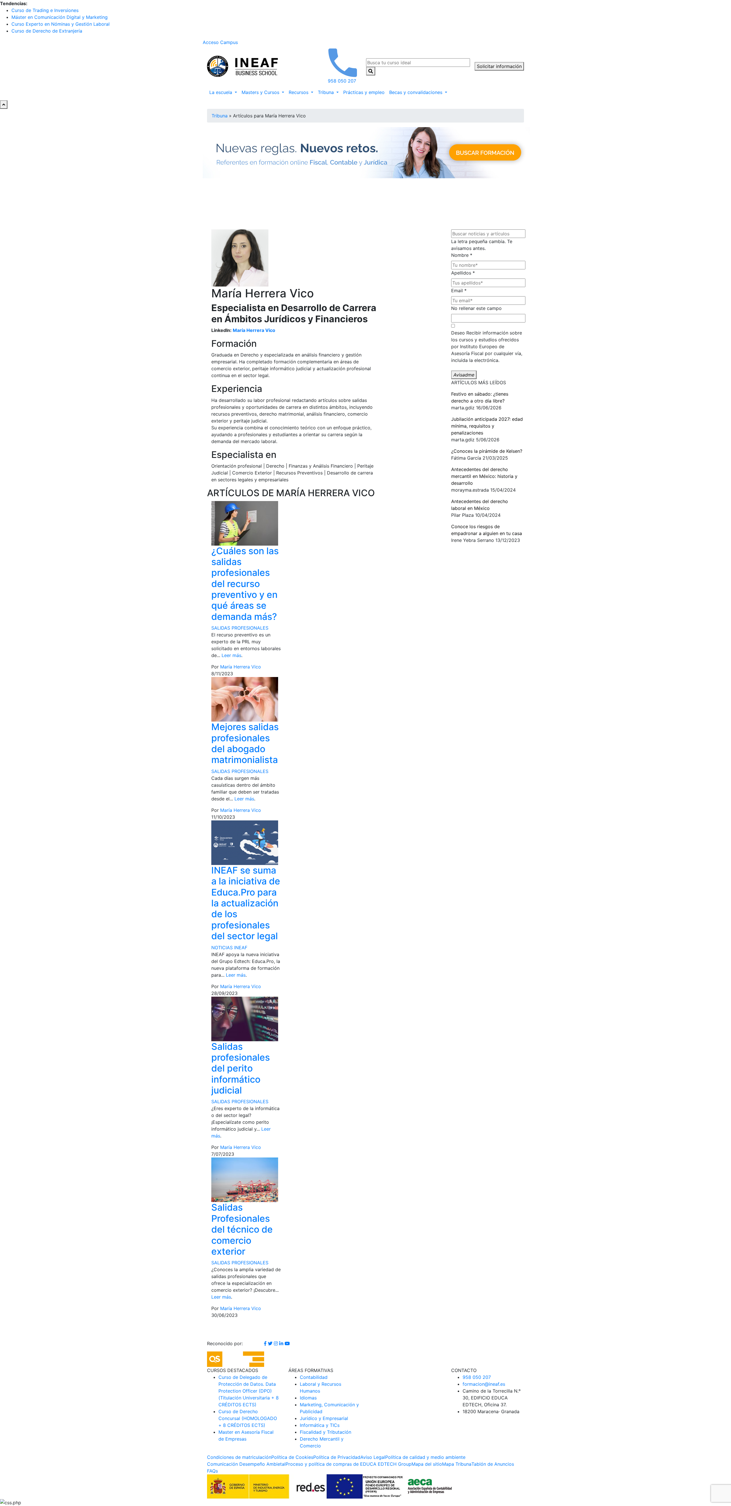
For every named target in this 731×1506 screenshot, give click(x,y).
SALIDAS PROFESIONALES (239, 628)
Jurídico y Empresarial (324, 1418)
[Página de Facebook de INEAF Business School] (266, 1343)
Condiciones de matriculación (239, 1457)
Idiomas (308, 1398)
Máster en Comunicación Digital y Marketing (59, 17)
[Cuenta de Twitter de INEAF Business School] (271, 1343)
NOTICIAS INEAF (229, 947)
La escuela (221, 92)
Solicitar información (499, 66)
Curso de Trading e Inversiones (45, 10)
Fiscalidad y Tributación (325, 1432)
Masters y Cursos (261, 92)
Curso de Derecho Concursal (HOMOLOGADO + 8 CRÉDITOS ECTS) (247, 1418)
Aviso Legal (372, 1457)
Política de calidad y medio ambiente (425, 1457)
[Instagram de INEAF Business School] (276, 1343)
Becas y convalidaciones (416, 92)
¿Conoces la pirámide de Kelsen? (486, 451)
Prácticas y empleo (364, 92)
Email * (459, 290)
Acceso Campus (220, 42)
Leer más (231, 655)
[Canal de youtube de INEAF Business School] (287, 1343)
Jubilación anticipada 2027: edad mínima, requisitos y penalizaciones (487, 426)
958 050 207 (477, 1377)
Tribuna (326, 92)
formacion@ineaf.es (484, 1384)
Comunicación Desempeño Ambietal (246, 1464)
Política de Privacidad (336, 1457)
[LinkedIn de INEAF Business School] (282, 1343)
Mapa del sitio (426, 1464)
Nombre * (461, 255)
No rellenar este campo (476, 308)
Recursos (299, 92)
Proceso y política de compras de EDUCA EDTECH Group (348, 1464)
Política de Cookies (292, 1457)
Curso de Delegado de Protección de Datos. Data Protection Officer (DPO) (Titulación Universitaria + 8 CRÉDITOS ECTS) (248, 1390)
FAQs (212, 1471)
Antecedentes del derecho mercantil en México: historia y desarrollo (484, 476)
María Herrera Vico (254, 330)
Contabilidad (314, 1377)
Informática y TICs (320, 1425)
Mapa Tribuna (456, 1464)
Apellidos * (463, 273)
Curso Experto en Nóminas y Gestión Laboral (60, 24)
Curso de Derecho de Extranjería (46, 31)
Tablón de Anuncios (492, 1464)
